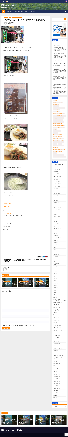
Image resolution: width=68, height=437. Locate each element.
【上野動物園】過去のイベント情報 (59, 300)
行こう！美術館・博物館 (19, 11)
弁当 (55, 247)
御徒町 (60, 136)
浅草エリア (56, 312)
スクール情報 (55, 171)
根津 (55, 280)
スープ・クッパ (56, 197)
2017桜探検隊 (56, 390)
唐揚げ (55, 242)
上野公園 (55, 121)
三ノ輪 (55, 266)
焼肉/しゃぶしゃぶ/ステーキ (58, 145)
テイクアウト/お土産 (56, 173)
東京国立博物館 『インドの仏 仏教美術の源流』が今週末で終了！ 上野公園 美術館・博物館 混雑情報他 (14, 260)
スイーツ (55, 198)
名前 (3, 308)
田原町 (55, 287)
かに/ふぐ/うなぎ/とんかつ (58, 102)
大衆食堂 (55, 346)
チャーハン (56, 205)
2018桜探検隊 (56, 392)
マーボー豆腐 (56, 223)
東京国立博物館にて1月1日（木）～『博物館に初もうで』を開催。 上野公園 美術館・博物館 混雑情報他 (59, 88)
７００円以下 (62, 156)
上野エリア (56, 310)
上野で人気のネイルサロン (7, 213)
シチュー (55, 195)
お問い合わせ (32, 11)
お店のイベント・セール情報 (57, 164)
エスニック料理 (56, 181)
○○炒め (55, 179)
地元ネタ (55, 132)
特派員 (10, 281)
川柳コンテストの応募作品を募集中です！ (59, 81)
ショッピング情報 (56, 111)
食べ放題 (55, 361)
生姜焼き (55, 256)
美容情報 (54, 397)
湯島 (55, 285)
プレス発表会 (55, 118)
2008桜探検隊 (56, 374)
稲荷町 (55, 153)
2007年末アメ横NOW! (57, 325)
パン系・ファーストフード (58, 212)
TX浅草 (55, 100)
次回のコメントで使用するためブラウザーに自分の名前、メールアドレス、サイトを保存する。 (20, 325)
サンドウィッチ (56, 193)
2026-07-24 (5, 422)
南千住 (55, 273)
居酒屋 (55, 136)
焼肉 (55, 252)
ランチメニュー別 (55, 176)
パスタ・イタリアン (57, 207)
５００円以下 (56, 156)
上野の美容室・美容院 (6, 206)
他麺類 (55, 235)
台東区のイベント (61, 127)
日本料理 (61, 138)
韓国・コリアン (56, 259)
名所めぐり (54, 309)
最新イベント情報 (56, 140)
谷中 (55, 294)
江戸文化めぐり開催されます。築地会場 (59, 82)
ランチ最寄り (55, 263)
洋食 (62, 140)
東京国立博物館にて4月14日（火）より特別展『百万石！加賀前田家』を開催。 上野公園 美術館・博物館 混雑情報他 (59, 56)
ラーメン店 (56, 341)
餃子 (55, 261)
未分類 (54, 365)
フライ (55, 219)
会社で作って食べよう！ (56, 304)
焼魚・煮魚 (55, 147)
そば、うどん (56, 104)
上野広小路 (60, 121)
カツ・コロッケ (56, 186)
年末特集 (54, 322)
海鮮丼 (55, 251)
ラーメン (62, 118)
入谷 (55, 271)
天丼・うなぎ (56, 244)
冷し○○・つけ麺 (56, 237)
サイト (3, 319)
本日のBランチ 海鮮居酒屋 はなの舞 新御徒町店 (35, 259)
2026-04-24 (55, 422)
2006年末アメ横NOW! (57, 323)
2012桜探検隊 (56, 381)
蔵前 (55, 292)
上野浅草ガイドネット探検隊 (11, 430)
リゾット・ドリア (57, 228)
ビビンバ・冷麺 (56, 216)
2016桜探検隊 (56, 388)
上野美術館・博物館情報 (5, 281)
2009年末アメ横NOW (57, 327)
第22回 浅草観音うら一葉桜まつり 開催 (59, 63)
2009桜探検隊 (56, 376)
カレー (55, 190)
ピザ (55, 214)
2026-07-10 (22, 422)
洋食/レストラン (56, 353)
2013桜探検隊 (56, 383)
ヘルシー (55, 221)
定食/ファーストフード (57, 134)
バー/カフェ (56, 337)
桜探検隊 (54, 371)
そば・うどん (56, 106)
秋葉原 (60, 151)
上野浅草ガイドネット (9, 11)
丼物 (54, 127)
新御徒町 (55, 138)
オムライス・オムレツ (57, 183)
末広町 (55, 278)
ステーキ (55, 200)
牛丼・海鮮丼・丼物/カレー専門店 (59, 149)
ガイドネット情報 (56, 109)
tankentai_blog (11, 22)
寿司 (55, 245)
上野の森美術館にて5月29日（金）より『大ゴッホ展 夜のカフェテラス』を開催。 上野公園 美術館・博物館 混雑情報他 (59, 53)
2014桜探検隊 (56, 385)
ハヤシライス (56, 209)
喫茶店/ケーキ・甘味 (57, 345)
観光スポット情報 (55, 399)
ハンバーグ (61, 113)
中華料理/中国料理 (61, 125)
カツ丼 (55, 188)
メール (3, 313)
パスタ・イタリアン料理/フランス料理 (58, 116)
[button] (63, 11)
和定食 (55, 129)
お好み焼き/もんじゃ (57, 330)
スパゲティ (55, 113)
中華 (54, 125)
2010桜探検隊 (56, 378)
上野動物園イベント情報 (56, 299)
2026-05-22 (39, 422)
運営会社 (26, 11)
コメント (4, 295)
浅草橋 (55, 283)
